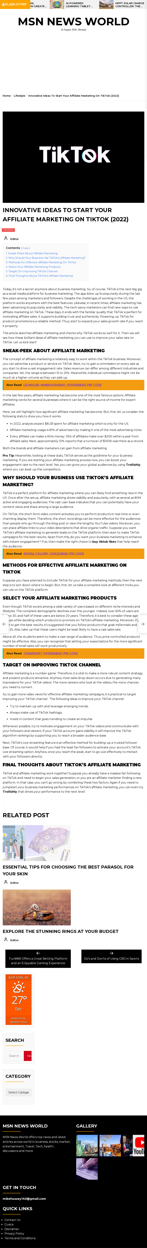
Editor (14, 239)
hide (25, 248)
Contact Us (12, 1220)
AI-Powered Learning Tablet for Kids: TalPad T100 (61, 5)
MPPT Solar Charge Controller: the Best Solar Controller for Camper (112, 5)
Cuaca (8, 1224)
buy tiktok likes (104, 541)
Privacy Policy (14, 1233)
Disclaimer (11, 1229)
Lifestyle (8, 230)
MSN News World (73, 21)
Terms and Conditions (19, 1238)
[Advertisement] (73, 64)
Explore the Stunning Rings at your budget (61, 931)
